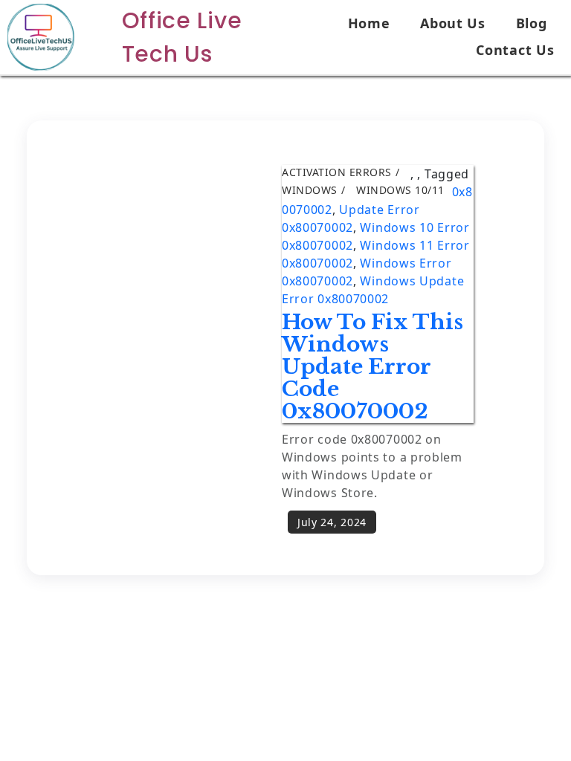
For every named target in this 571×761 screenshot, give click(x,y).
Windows (310, 190)
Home (369, 23)
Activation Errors (337, 172)
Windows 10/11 (400, 190)
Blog (531, 23)
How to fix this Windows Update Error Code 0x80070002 (372, 366)
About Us (452, 23)
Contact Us (515, 50)
